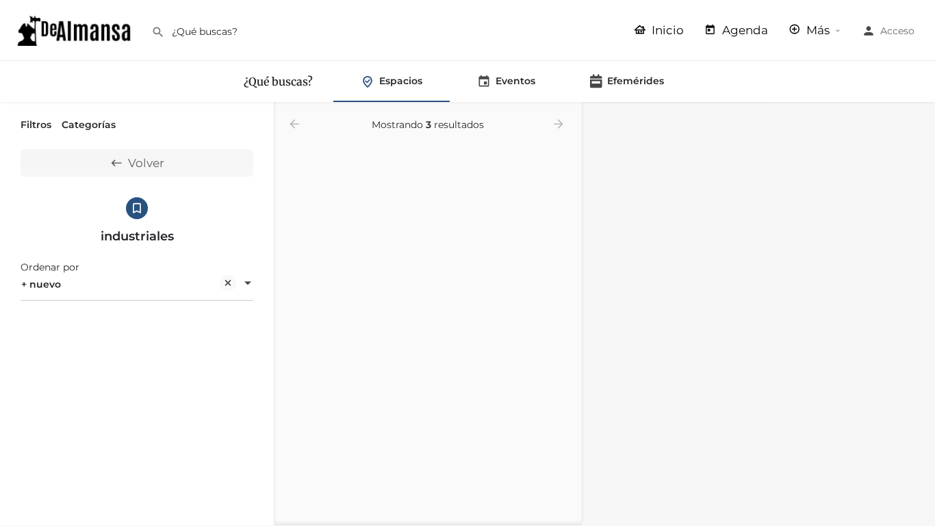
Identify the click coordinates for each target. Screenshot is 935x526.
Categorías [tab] (89, 124)
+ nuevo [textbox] (41, 284)
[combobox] (137, 284)
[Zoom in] (918, 119)
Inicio (666, 30)
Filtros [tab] (36, 124)
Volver (146, 163)
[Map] (758, 314)
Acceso (897, 31)
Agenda (743, 30)
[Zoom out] (918, 139)
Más (817, 30)
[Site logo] (75, 29)
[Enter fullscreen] (918, 166)
